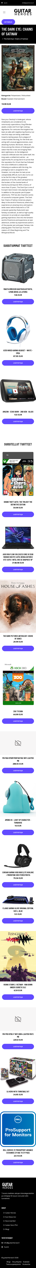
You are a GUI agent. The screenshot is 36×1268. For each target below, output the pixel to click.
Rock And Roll (10, 1221)
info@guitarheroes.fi (28, 3)
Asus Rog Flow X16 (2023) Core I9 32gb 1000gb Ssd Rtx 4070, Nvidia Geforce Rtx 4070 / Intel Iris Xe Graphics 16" (18, 557)
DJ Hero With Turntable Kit (18, 1091)
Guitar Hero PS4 (11, 1225)
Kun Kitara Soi (10, 1217)
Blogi (7, 1229)
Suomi (5, 3)
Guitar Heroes (10, 1213)
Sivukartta (26, 1264)
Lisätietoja (18, 111)
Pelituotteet (26, 95)
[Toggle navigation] (4, 12)
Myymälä (8, 22)
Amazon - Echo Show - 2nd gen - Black (18, 411)
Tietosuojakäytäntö (13, 1264)
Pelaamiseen (16, 95)
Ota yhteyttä (16, 1262)
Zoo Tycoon (18, 711)
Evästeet (26, 1262)
